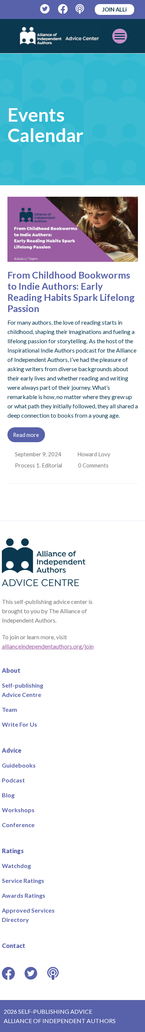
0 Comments (95, 465)
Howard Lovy (94, 454)
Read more (26, 434)
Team (9, 709)
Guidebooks (19, 765)
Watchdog (16, 865)
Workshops (18, 809)
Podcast (13, 780)
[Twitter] (45, 9)
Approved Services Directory (28, 915)
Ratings (13, 850)
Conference (18, 824)
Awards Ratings (23, 895)
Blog (8, 794)
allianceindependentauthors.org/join (48, 646)
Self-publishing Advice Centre (22, 690)
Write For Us (19, 724)
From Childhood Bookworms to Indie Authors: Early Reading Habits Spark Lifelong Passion (71, 291)
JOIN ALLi (114, 9)
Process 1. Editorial (39, 465)
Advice (12, 750)
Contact (13, 945)
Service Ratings (23, 880)
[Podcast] (80, 9)
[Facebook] (63, 9)
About (11, 670)
